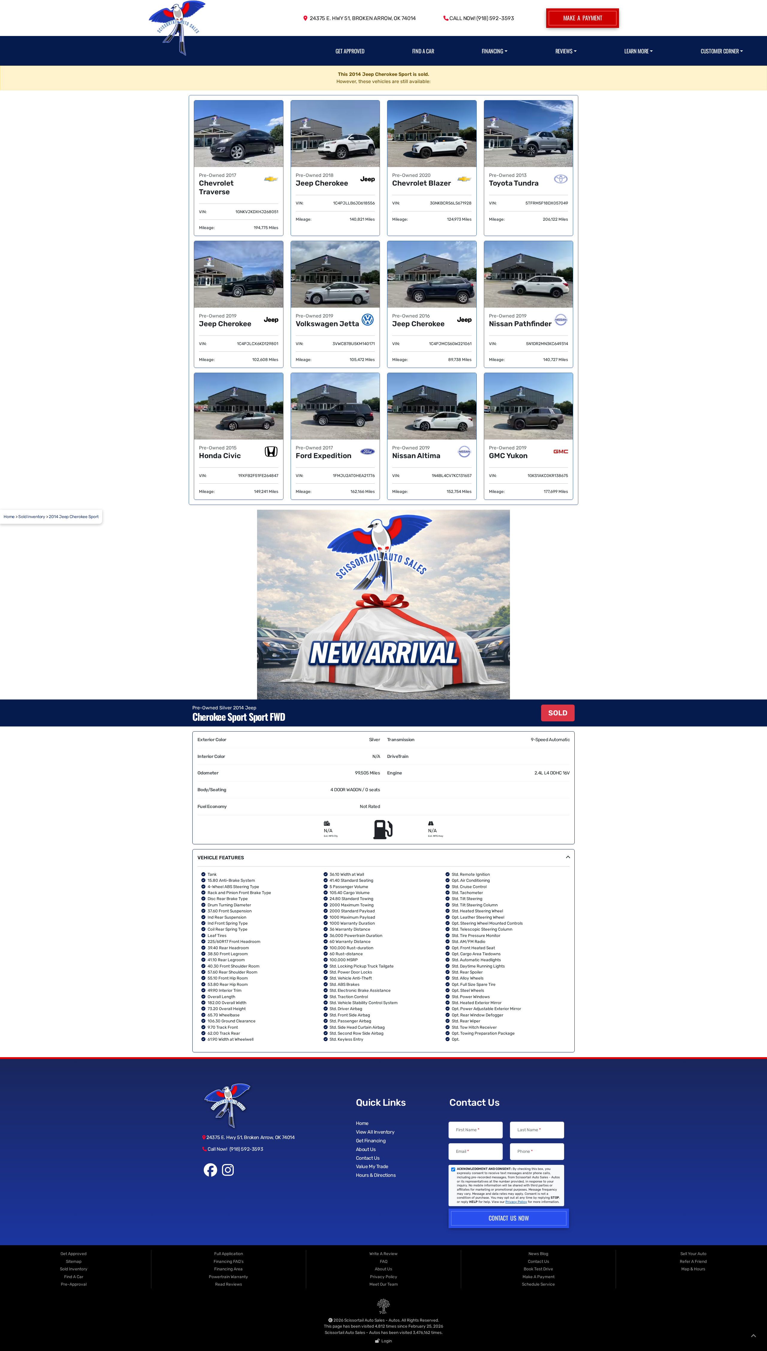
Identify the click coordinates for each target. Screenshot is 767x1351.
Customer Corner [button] (720, 51)
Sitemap (73, 1261)
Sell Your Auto (693, 1253)
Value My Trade (372, 1166)
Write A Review (383, 1253)
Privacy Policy (516, 1202)
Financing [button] (492, 51)
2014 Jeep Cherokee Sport (73, 516)
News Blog (538, 1253)
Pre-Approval (74, 1284)
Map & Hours (693, 1268)
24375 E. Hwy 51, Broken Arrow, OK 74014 (361, 18)
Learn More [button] (636, 51)
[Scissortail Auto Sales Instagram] (227, 1173)
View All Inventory (375, 1132)
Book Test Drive (538, 1268)
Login (386, 1340)
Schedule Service (538, 1284)
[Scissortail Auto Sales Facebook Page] (210, 1173)
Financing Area (228, 1268)
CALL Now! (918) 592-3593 (481, 18)
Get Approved (350, 51)
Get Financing (371, 1141)
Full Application (228, 1253)
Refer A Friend (693, 1261)
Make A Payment (582, 17)
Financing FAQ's (229, 1261)
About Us (366, 1149)
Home (9, 516)
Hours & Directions (376, 1175)
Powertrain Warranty (228, 1276)
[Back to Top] (753, 1337)
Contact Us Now (509, 1217)
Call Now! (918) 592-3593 (235, 1149)
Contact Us (368, 1158)
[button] (383, 950)
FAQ (383, 1261)
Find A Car (423, 51)
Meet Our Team (383, 1284)
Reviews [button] (563, 51)
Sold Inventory (31, 516)
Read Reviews (228, 1284)
